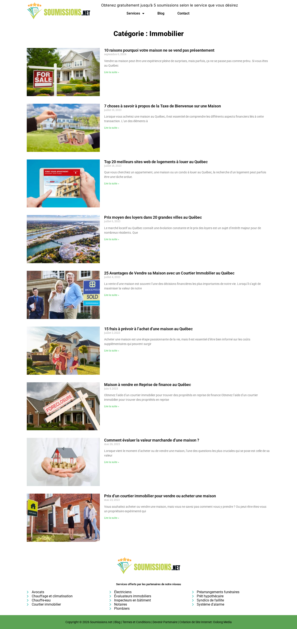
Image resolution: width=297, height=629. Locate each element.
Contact (183, 13)
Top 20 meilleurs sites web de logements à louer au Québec (156, 161)
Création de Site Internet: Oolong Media (205, 622)
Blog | (118, 622)
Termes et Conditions (136, 622)
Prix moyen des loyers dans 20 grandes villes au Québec (153, 217)
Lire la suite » (111, 72)
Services (133, 13)
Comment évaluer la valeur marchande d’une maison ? (151, 440)
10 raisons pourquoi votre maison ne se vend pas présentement (159, 50)
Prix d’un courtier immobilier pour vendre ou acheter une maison (160, 496)
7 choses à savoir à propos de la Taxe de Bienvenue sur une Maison (162, 106)
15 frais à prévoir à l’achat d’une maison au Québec (148, 329)
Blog (160, 13)
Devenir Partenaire (165, 622)
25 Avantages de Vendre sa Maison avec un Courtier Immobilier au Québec (169, 273)
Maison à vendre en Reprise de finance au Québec (147, 384)
